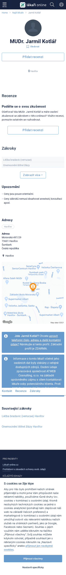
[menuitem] (8, 391)
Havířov (34, 71)
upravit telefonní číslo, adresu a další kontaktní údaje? (36, 340)
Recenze (21, 391)
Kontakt (7, 391)
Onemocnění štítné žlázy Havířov (22, 426)
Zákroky (35, 391)
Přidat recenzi (33, 57)
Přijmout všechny (33, 558)
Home (5, 12)
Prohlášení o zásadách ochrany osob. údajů (24, 469)
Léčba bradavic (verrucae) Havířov (23, 416)
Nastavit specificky (33, 567)
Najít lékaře (18, 12)
